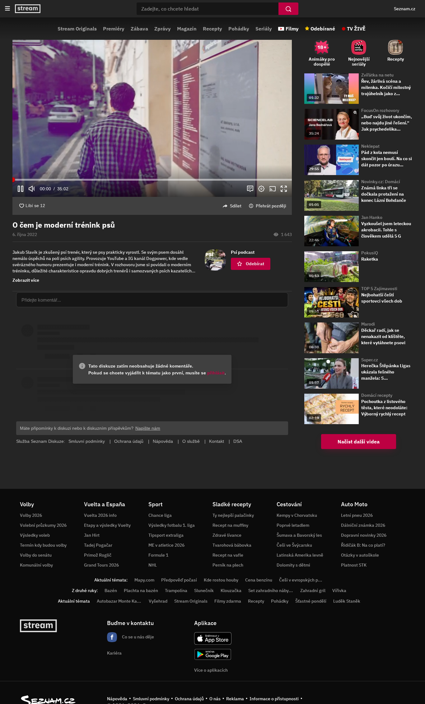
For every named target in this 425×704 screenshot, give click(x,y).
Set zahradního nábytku (271, 590)
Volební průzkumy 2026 (43, 525)
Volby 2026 (31, 515)
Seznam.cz (404, 9)
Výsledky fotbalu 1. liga (171, 525)
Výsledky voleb (35, 535)
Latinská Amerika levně (300, 555)
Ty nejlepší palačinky (233, 515)
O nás (215, 699)
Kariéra (114, 653)
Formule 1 (158, 555)
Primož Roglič (97, 555)
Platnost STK (354, 565)
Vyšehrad (158, 601)
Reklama (235, 699)
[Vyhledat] (288, 8)
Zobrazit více (25, 280)
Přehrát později (271, 206)
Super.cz (369, 360)
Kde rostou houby (221, 580)
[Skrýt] (303, 231)
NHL (152, 565)
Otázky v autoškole (360, 555)
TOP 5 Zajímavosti (379, 288)
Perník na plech (228, 565)
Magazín (187, 28)
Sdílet (235, 206)
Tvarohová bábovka (232, 545)
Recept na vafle (228, 555)
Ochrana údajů (189, 699)
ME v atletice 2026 (166, 545)
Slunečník (204, 590)
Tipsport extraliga (166, 535)
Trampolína (176, 590)
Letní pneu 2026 (357, 515)
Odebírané (323, 28)
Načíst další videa (359, 441)
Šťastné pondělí (310, 601)
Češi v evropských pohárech (306, 580)
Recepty (212, 28)
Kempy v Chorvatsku (297, 515)
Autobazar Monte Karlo (119, 601)
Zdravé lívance (227, 535)
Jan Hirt (92, 535)
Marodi (368, 324)
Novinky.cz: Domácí (380, 181)
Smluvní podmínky (151, 699)
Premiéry (113, 28)
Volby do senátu (36, 555)
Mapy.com (144, 580)
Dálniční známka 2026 (363, 525)
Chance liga (160, 515)
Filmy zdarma (227, 601)
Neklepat (370, 146)
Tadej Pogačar (98, 545)
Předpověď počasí (179, 580)
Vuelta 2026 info (100, 515)
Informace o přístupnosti (274, 699)
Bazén (111, 590)
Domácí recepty (376, 395)
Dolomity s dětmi (293, 565)
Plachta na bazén (141, 590)
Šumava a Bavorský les (299, 535)
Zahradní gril (312, 590)
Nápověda (117, 699)
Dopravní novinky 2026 (363, 535)
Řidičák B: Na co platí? (363, 545)
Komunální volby (36, 565)
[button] (152, 118)
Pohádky (238, 28)
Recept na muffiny (230, 525)
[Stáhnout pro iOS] (212, 638)
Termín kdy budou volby (43, 545)
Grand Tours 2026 (101, 565)
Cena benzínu (258, 580)
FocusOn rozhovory (380, 110)
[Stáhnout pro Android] (212, 654)
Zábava (139, 28)
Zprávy (162, 28)
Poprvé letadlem (293, 525)
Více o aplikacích (211, 670)
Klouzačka (231, 590)
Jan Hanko (371, 217)
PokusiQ (369, 253)
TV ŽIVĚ (356, 28)
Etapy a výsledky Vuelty (107, 525)
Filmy (292, 28)
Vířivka (339, 590)
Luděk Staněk (346, 601)
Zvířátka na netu (377, 75)
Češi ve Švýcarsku (294, 545)
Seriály (263, 28)
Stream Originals (77, 28)
